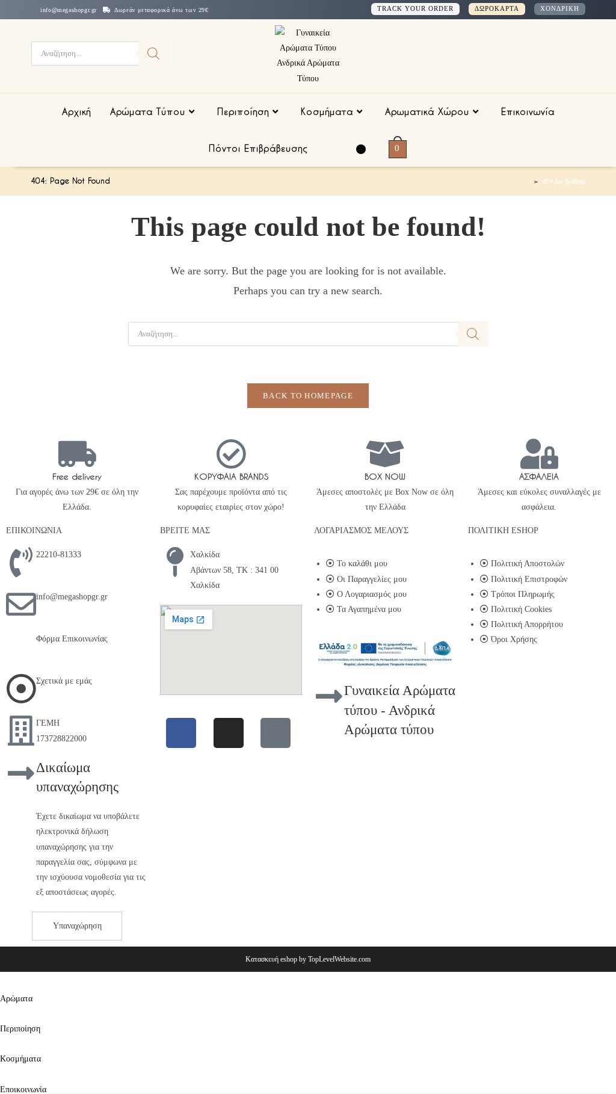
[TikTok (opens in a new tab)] (568, 54)
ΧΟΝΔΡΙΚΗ (559, 8)
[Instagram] (229, 733)
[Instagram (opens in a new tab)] (550, 54)
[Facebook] (181, 733)
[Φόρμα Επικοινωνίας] (21, 646)
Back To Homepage (308, 395)
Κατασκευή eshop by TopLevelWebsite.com (308, 959)
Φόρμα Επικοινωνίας (72, 638)
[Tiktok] (275, 733)
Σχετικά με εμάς (64, 680)
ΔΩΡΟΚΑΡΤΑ (497, 8)
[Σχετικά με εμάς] (21, 688)
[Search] (153, 54)
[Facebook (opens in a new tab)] (531, 54)
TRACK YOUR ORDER (415, 8)
